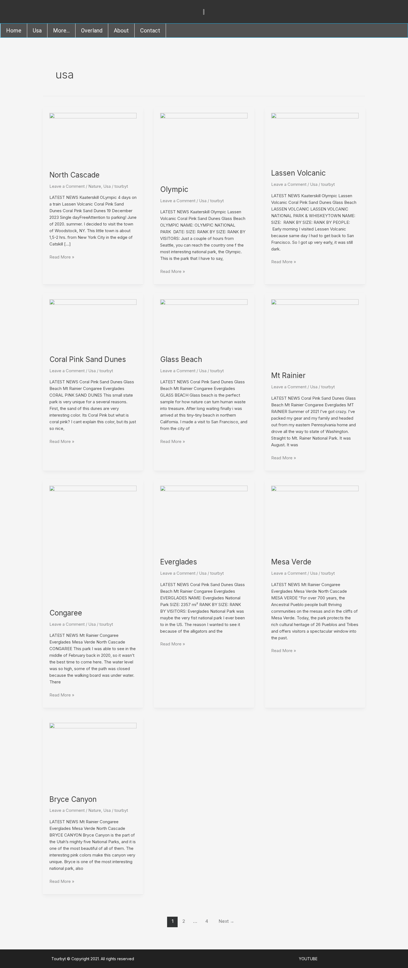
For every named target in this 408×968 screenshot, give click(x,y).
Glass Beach (181, 359)
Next (226, 921)
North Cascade (74, 175)
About (121, 30)
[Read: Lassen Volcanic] (315, 137)
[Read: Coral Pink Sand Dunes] (93, 323)
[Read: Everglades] (204, 518)
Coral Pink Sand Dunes (87, 359)
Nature (94, 186)
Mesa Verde (291, 562)
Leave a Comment (67, 186)
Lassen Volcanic (298, 173)
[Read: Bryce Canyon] (93, 755)
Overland (91, 30)
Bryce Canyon (73, 799)
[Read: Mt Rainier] (315, 331)
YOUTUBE (308, 958)
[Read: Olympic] (204, 145)
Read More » (61, 257)
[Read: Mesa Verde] (315, 518)
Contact (150, 30)
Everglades (178, 562)
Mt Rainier (288, 375)
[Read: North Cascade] (93, 138)
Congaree (65, 613)
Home (13, 30)
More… (61, 30)
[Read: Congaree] (93, 543)
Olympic (174, 189)
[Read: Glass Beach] (204, 323)
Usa (37, 30)
